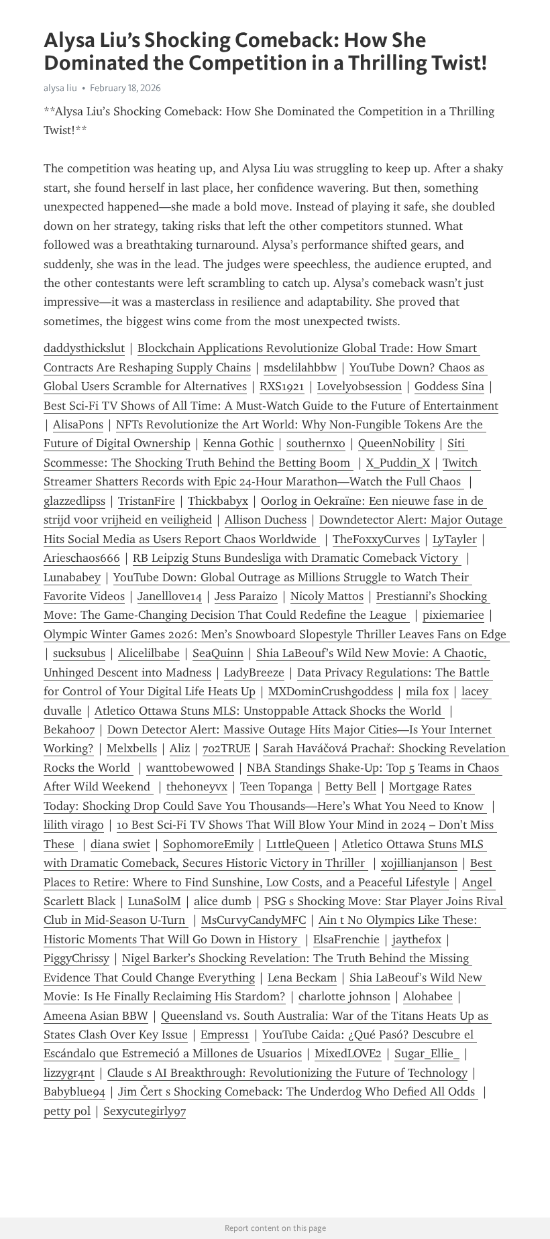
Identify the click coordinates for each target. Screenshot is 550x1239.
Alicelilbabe (149, 653)
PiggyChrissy (76, 958)
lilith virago (74, 824)
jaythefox (416, 939)
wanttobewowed (190, 767)
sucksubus (79, 653)
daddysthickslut (84, 348)
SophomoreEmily (208, 844)
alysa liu (60, 88)
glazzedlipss (74, 500)
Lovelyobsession (359, 386)
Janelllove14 (170, 596)
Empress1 (225, 1034)
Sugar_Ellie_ (426, 1053)
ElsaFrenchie (346, 939)
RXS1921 (282, 386)
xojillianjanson (419, 863)
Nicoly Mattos (327, 596)
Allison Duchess (266, 519)
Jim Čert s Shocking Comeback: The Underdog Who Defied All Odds (298, 1091)
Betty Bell (350, 786)
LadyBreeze (254, 672)
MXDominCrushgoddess (330, 691)
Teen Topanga (276, 786)
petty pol (67, 1111)
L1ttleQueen (297, 844)
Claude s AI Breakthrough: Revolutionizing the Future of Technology (287, 1072)
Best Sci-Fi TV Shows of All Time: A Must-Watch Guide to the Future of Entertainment (271, 405)
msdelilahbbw (300, 367)
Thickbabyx (218, 500)
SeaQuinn (217, 653)
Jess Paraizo (246, 596)
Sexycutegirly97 (144, 1111)
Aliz (180, 748)
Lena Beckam (302, 977)
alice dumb (223, 901)
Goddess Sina (449, 386)
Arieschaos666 (82, 557)
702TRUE (226, 748)
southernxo (315, 443)
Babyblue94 (74, 1091)
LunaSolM (154, 901)
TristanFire (146, 500)
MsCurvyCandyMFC (253, 919)
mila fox (427, 691)
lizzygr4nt (69, 1072)
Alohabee (428, 996)
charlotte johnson (344, 996)
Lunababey (72, 577)
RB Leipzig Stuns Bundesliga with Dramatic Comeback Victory (297, 557)
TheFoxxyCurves (376, 539)
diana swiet (120, 844)
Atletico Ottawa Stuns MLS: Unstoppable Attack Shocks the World (270, 710)
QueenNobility (396, 443)
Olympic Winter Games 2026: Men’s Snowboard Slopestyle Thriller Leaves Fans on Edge (277, 634)
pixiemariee (453, 614)
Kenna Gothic (238, 443)
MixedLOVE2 (348, 1053)
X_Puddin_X (398, 462)
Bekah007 (69, 729)
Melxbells (132, 748)
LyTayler (455, 539)
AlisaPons (78, 424)
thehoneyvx (196, 786)
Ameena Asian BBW (96, 1015)
